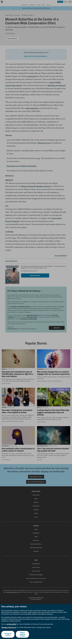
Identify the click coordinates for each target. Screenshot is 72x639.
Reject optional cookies (22, 634)
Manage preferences (8, 627)
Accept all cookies (7, 634)
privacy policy (11, 624)
